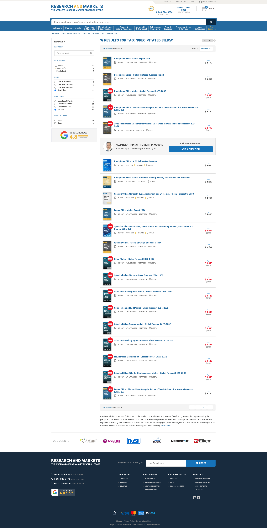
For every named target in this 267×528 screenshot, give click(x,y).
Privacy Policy (129, 521)
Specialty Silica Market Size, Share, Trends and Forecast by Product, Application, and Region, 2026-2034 (153, 227)
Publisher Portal (202, 482)
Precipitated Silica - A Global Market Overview (135, 161)
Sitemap (119, 521)
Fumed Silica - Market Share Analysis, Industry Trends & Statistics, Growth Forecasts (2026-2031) (153, 390)
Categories (150, 479)
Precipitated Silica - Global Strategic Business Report (139, 75)
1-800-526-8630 (164, 12)
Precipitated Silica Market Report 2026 (132, 58)
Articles (199, 490)
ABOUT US (167, 2)
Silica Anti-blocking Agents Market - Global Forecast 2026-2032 (144, 340)
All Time (76, 109)
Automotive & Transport (141, 28)
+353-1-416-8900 (183, 9)
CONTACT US (181, 2)
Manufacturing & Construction (105, 28)
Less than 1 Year (76, 107)
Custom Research (152, 486)
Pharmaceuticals (73, 28)
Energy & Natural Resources (124, 28)
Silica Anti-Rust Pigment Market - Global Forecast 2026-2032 (143, 291)
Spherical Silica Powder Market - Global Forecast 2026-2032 (142, 324)
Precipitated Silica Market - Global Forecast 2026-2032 (140, 91)
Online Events (201, 486)
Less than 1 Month (76, 101)
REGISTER (201, 463)
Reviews (123, 486)
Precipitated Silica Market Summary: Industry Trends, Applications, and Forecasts (152, 177)
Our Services (212, 28)
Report (76, 120)
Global (76, 65)
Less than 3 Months (76, 104)
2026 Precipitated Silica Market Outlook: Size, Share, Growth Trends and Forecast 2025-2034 (155, 125)
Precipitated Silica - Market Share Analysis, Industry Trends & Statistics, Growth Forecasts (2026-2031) (156, 108)
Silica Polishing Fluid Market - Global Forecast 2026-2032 (141, 308)
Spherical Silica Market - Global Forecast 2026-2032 (138, 275)
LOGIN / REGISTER (209, 2)
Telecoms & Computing (155, 28)
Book (76, 123)
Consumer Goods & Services (183, 28)
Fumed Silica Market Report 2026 (129, 210)
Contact (173, 479)
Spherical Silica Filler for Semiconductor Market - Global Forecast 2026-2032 (150, 373)
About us (124, 479)
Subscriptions (151, 490)
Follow (207, 40)
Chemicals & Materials (89, 28)
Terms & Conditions (143, 521)
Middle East (74, 71)
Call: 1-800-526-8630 (190, 143)
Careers (123, 482)
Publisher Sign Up (202, 479)
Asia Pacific (74, 68)
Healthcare (57, 28)
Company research (153, 482)
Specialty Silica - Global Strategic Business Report (137, 243)
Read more (165, 425)
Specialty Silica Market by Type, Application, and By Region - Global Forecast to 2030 (154, 194)
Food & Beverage (168, 28)
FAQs (172, 482)
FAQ (192, 2)
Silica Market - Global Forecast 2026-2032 (134, 259)
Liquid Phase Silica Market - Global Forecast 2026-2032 (140, 357)
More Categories (200, 28)
